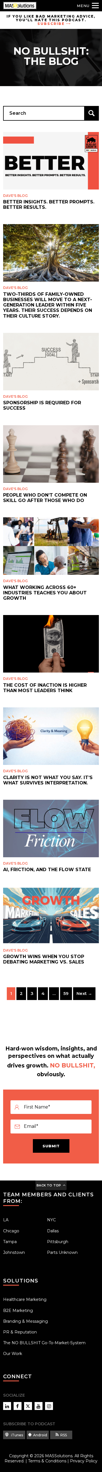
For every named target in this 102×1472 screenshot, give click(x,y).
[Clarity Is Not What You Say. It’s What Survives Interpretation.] (51, 736)
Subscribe (51, 23)
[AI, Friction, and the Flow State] (51, 828)
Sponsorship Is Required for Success (42, 405)
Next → (84, 993)
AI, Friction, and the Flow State (47, 869)
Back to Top (49, 1185)
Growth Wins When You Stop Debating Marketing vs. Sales (43, 959)
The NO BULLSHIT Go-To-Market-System (44, 1342)
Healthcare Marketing (24, 1299)
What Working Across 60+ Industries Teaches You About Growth (45, 593)
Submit (51, 1146)
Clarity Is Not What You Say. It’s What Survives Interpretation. (48, 780)
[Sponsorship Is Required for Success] (51, 361)
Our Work (12, 1353)
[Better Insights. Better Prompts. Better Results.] (51, 161)
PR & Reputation (20, 1332)
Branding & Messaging (25, 1321)
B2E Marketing (18, 1310)
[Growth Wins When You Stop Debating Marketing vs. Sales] (51, 915)
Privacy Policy (83, 1461)
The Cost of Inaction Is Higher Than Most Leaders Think (45, 687)
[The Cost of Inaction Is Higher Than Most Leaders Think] (51, 644)
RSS (63, 1435)
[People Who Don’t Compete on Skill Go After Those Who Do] (51, 454)
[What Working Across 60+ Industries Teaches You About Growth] (51, 546)
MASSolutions (59, 1455)
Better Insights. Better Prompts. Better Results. (48, 204)
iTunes (16, 1435)
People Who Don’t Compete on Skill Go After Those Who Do (45, 497)
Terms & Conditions (47, 1461)
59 (66, 993)
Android (40, 1435)
